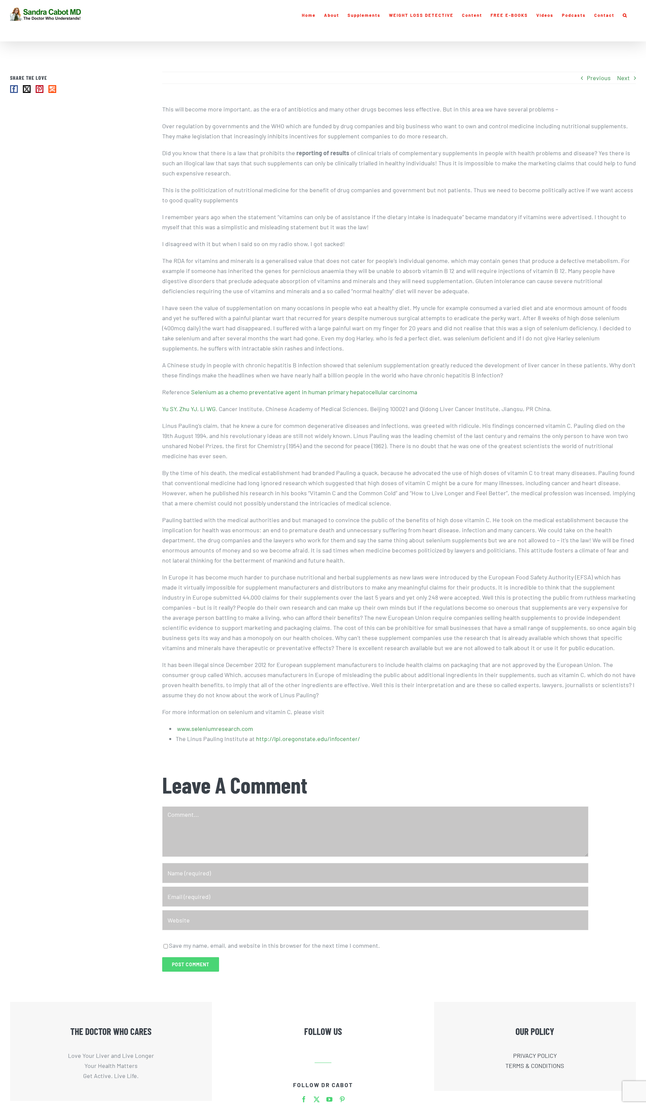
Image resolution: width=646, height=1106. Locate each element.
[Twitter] (27, 89)
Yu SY (169, 408)
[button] (625, 15)
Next (623, 77)
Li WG (208, 408)
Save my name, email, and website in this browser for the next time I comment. (274, 945)
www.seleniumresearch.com (215, 728)
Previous (599, 77)
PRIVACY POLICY (535, 1055)
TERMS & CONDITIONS (534, 1065)
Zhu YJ (188, 408)
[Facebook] (14, 89)
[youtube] (329, 1099)
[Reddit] (52, 89)
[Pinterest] (39, 89)
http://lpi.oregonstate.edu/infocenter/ (308, 738)
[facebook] (304, 1099)
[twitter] (317, 1099)
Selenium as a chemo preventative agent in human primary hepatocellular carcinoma (304, 392)
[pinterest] (342, 1099)
